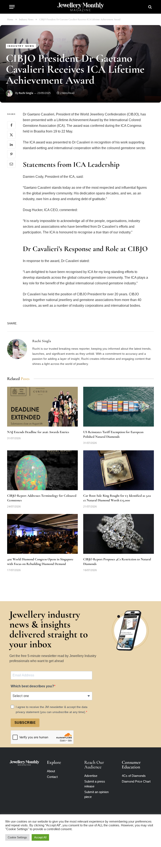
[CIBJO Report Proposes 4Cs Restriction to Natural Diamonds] (118, 534)
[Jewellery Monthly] (80, 7)
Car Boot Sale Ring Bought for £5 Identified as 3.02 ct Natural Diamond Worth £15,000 (117, 498)
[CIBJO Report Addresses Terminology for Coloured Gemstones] (42, 470)
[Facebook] (11, 125)
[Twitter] (11, 135)
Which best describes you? (32, 686)
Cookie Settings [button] (17, 837)
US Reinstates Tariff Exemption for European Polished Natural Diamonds (113, 434)
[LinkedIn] (11, 144)
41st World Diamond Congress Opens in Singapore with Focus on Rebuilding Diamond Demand (40, 561)
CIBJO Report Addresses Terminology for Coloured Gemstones (41, 498)
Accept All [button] (40, 837)
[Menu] (12, 7)
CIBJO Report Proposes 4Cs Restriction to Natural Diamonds (117, 561)
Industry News (21, 46)
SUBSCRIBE (25, 722)
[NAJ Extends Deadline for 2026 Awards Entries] (42, 407)
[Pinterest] (11, 154)
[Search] (149, 7)
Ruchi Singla (26, 93)
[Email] (11, 164)
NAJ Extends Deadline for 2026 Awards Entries (38, 432)
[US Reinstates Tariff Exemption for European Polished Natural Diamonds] (118, 407)
